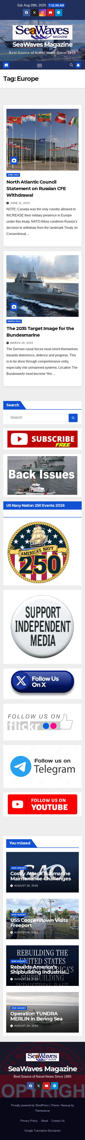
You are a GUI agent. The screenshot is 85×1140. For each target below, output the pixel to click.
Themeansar (42, 1110)
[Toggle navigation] (39, 65)
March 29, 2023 (21, 343)
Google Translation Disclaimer (42, 1130)
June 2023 (13, 175)
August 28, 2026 (26, 885)
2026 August (19, 868)
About (44, 1120)
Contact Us (58, 1120)
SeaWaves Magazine (42, 44)
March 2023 (14, 321)
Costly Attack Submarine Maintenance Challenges (40, 876)
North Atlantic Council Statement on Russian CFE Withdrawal (36, 188)
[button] (71, 65)
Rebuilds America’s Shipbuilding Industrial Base (37, 972)
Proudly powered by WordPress (30, 1105)
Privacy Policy (29, 1120)
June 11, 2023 (20, 203)
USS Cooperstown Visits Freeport (39, 922)
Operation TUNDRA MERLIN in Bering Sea (36, 1016)
